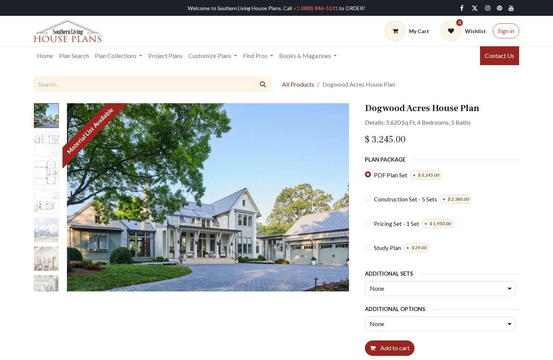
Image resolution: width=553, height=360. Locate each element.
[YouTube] (511, 8)
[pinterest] (499, 8)
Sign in (506, 30)
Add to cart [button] (394, 347)
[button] (84, 197)
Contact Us (499, 55)
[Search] (263, 84)
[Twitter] (475, 8)
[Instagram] (488, 8)
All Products (298, 84)
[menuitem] (45, 55)
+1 (315, 8)
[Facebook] (462, 8)
